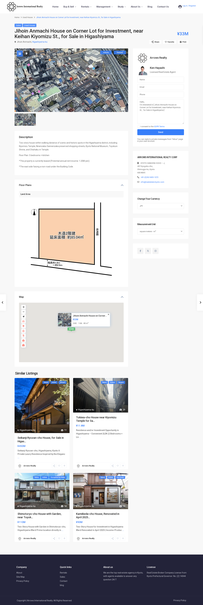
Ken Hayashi (157, 67)
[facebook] (140, 251)
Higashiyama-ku (39, 42)
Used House (28, 17)
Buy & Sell (68, 6)
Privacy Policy (22, 581)
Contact (63, 581)
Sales (18, 25)
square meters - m (148, 231)
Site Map (20, 577)
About (19, 573)
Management (103, 6)
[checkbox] (138, 126)
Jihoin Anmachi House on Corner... (90, 316)
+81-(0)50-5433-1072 (149, 177)
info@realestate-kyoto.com (152, 182)
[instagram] (155, 251)
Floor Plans (25, 185)
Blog (150, 6)
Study (120, 6)
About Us (135, 6)
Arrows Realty (29, 466)
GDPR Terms (159, 126)
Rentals (85, 6)
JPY (141, 206)
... (18, 457)
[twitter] (148, 251)
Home (55, 6)
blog (62, 585)
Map (21, 297)
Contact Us (163, 6)
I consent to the (152, 126)
